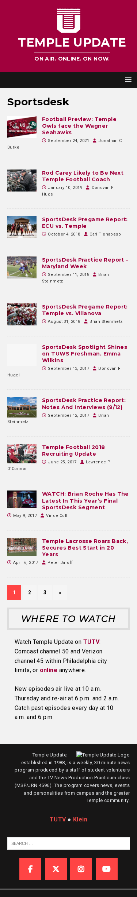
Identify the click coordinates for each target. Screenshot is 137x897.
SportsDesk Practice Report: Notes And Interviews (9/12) (84, 403)
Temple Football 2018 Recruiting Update (73, 450)
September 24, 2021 (68, 140)
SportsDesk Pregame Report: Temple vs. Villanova (85, 310)
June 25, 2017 (62, 462)
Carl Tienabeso (105, 234)
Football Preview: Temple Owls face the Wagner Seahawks (79, 126)
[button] (127, 79)
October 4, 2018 (64, 234)
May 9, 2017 (25, 515)
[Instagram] (81, 869)
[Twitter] (56, 869)
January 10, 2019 (65, 187)
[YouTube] (107, 869)
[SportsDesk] (22, 127)
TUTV (91, 641)
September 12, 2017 (68, 415)
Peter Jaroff (60, 562)
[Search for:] (72, 843)
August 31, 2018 (64, 321)
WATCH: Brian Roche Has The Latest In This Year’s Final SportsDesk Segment (85, 500)
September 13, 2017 (68, 368)
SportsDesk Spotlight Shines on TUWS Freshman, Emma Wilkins (84, 354)
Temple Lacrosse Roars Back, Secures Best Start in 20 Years (85, 548)
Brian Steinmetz (106, 321)
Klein (80, 819)
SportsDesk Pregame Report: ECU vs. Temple (85, 222)
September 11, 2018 (68, 274)
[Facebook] (30, 869)
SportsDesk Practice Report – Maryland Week (85, 263)
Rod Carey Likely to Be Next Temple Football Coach (82, 176)
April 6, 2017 (25, 562)
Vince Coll (56, 515)
